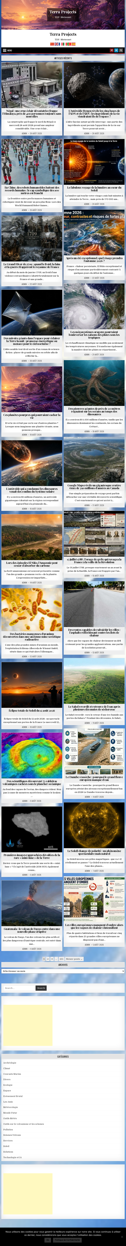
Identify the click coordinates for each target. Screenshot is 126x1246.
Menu (9, 50)
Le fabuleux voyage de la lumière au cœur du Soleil (94, 189)
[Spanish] (74, 44)
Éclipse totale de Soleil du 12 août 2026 (32, 710)
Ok (47, 1240)
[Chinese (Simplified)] (52, 44)
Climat (25, 522)
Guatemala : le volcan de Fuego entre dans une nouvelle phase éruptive (32, 930)
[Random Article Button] (112, 50)
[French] (61, 44)
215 (61, 959)
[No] (122, 1236)
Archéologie (90, 368)
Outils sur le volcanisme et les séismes (23, 1124)
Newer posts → (74, 959)
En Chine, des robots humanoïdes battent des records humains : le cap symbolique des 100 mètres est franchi (32, 190)
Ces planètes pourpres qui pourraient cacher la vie (31, 416)
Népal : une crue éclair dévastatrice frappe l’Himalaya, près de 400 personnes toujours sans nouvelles (31, 113)
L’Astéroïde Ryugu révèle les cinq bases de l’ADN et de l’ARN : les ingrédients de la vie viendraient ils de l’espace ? (94, 113)
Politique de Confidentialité (67, 1240)
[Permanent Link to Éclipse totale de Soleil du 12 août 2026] (31, 685)
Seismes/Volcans (44, 70)
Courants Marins (12, 1074)
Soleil (95, 147)
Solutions (46, 297)
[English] (56, 44)
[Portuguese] (69, 44)
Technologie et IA (33, 147)
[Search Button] (121, 50)
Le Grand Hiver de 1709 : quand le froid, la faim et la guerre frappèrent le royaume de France (31, 265)
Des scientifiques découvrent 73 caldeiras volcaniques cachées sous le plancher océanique (32, 782)
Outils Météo (10, 1118)
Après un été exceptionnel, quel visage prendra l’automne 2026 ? (94, 259)
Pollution (31, 297)
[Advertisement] (27, 1025)
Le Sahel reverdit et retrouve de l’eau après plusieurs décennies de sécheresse (94, 708)
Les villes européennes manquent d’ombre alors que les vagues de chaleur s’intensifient (94, 926)
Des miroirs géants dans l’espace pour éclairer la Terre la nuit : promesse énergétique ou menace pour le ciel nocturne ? (32, 341)
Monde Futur (10, 1113)
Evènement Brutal (22, 70)
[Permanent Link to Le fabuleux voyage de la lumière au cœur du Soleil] (94, 162)
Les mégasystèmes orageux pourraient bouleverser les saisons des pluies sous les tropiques (94, 334)
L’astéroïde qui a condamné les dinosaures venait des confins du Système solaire (32, 490)
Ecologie (101, 666)
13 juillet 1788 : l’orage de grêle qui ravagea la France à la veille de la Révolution (94, 560)
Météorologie (95, 217)
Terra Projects (63, 11)
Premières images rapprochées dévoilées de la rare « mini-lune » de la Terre (32, 856)
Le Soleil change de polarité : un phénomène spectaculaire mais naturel (94, 852)
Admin (24, 133)
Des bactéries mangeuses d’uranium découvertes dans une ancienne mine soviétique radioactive (32, 636)
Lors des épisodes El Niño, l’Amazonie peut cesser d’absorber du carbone (32, 564)
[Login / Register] (116, 50)
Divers (104, 368)
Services (8, 1140)
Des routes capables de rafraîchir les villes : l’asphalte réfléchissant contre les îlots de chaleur (94, 632)
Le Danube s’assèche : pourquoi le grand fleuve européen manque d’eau (94, 778)
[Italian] (65, 44)
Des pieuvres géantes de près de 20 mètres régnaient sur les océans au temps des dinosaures (94, 411)
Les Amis (8, 1102)
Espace (95, 70)
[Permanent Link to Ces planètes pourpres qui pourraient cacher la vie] (31, 389)
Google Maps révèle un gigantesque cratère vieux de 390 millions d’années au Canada (94, 486)
